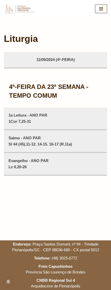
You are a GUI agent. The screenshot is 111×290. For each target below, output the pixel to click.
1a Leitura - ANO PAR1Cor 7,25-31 (28, 118)
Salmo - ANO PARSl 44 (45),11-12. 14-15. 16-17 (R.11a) (40, 141)
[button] (100, 7)
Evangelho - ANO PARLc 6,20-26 (29, 163)
